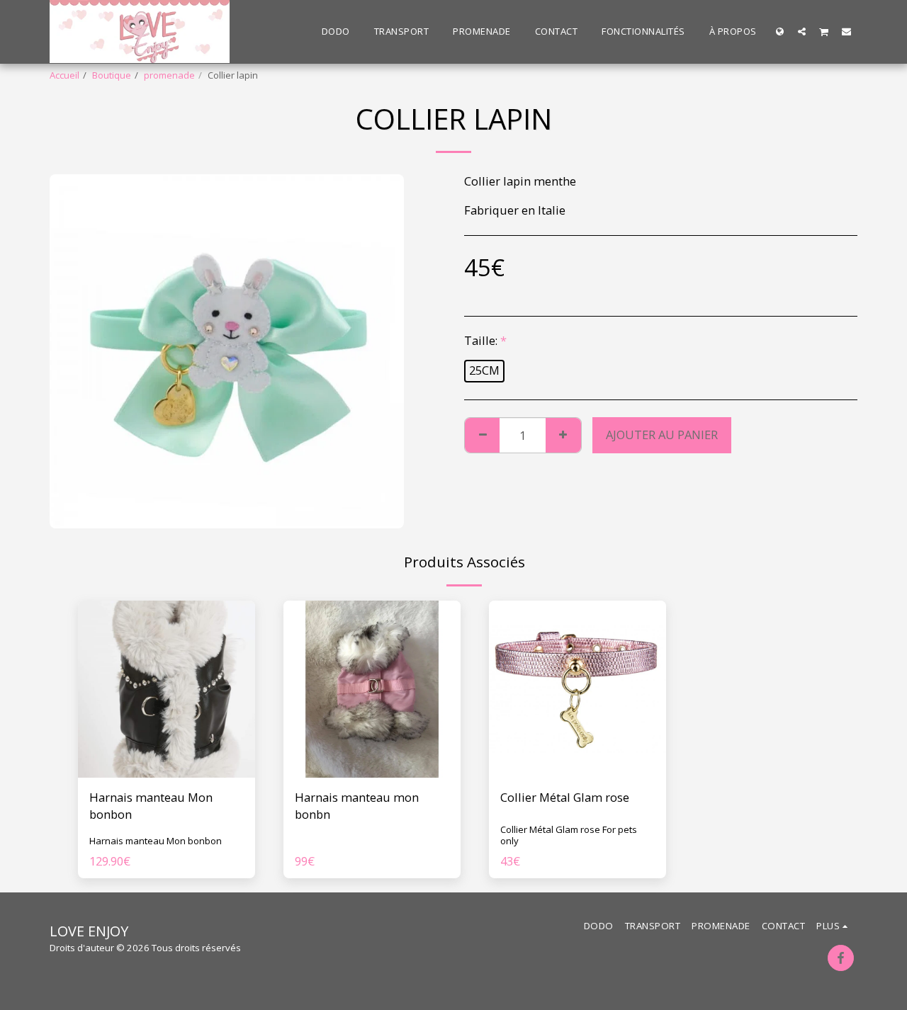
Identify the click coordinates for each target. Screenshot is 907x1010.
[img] (166, 689)
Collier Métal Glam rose (564, 797)
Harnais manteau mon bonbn (357, 806)
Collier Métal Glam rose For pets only (568, 835)
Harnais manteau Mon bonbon (151, 806)
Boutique (111, 75)
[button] (801, 31)
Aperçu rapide (166, 770)
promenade (169, 75)
